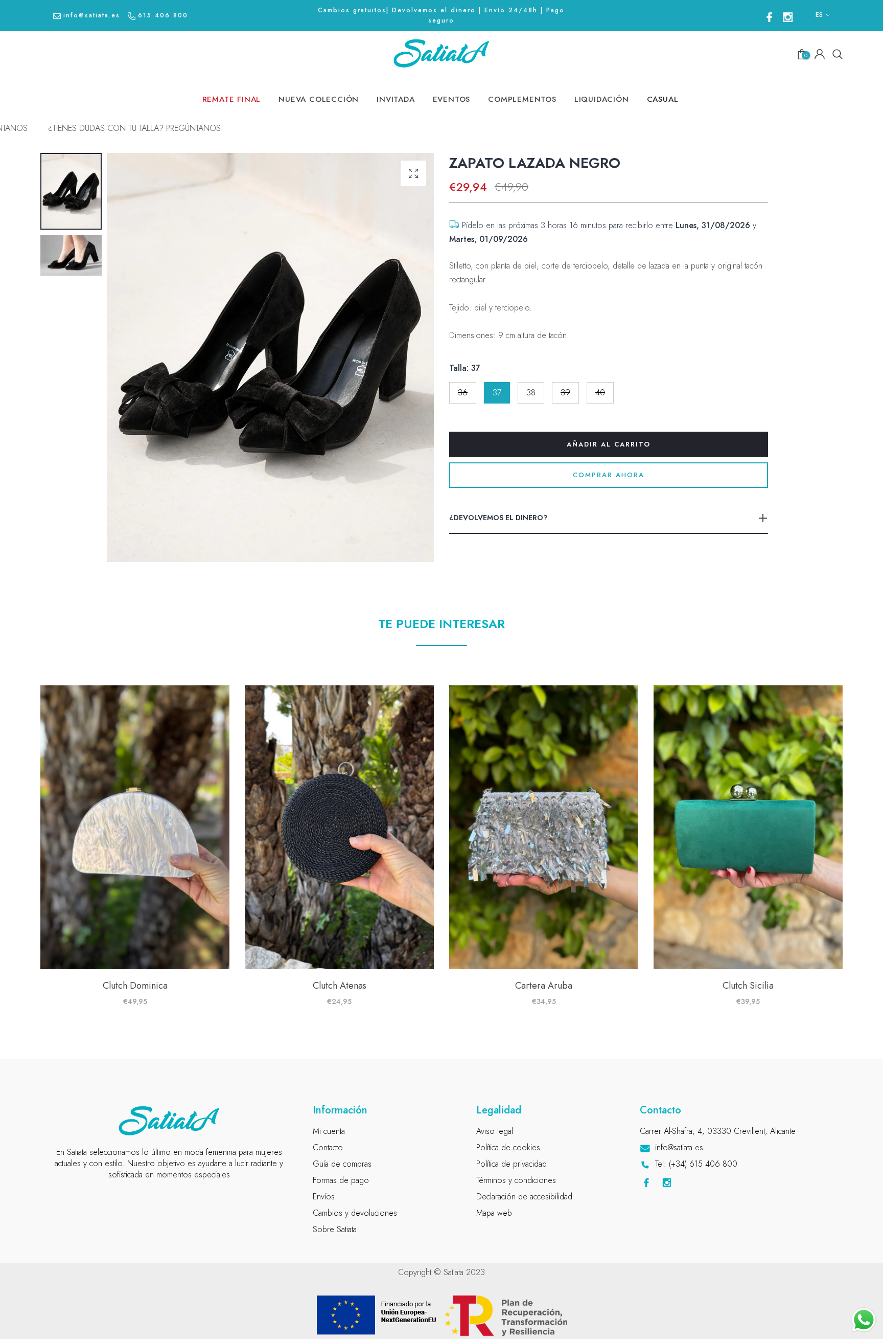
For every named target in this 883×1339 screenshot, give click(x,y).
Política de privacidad (511, 1164)
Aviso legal (494, 1131)
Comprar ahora (608, 475)
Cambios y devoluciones (355, 1213)
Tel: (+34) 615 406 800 (696, 1164)
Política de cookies (508, 1147)
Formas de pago (341, 1180)
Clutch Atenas (339, 985)
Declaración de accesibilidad (524, 1196)
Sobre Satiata (335, 1229)
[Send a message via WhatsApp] (864, 1320)
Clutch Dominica (135, 985)
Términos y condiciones (516, 1180)
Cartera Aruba (543, 985)
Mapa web (494, 1213)
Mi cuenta (329, 1131)
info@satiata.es (91, 15)
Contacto (328, 1147)
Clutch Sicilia (748, 985)
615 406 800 (163, 15)
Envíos (324, 1196)
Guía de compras (342, 1164)
